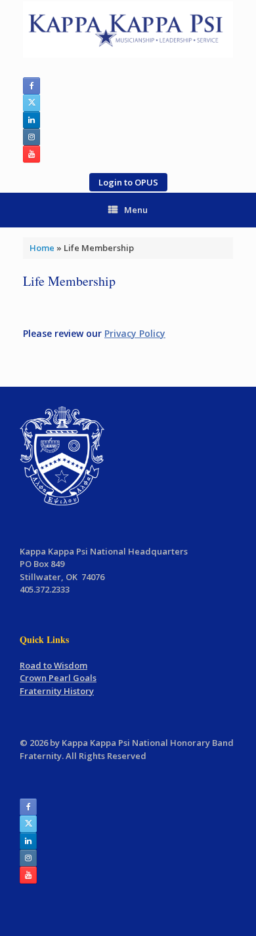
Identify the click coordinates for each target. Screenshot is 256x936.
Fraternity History (57, 691)
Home (42, 248)
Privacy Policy (134, 333)
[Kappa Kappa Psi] (128, 29)
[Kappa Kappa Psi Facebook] (31, 85)
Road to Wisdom (53, 665)
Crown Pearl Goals (58, 678)
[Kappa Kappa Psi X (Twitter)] (31, 102)
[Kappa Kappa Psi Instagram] (31, 137)
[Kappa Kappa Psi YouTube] (31, 154)
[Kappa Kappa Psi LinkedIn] (31, 119)
